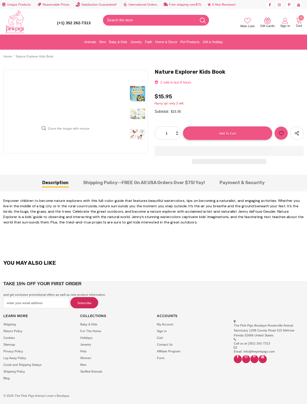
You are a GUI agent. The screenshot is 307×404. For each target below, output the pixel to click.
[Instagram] (279, 4)
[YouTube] (298, 4)
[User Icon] (285, 20)
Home (7, 56)
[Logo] (15, 22)
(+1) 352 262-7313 (74, 23)
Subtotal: (162, 111)
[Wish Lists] (281, 133)
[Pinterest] (289, 4)
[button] (229, 151)
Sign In (285, 26)
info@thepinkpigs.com (259, 351)
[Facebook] (269, 4)
